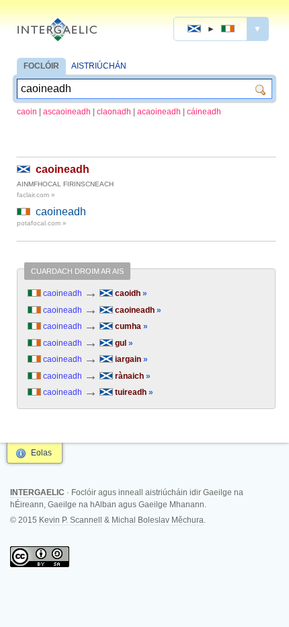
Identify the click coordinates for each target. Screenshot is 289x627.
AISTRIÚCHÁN (98, 66)
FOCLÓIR (41, 66)
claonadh (114, 111)
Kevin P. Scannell (70, 520)
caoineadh (62, 169)
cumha (130, 326)
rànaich (132, 376)
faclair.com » (36, 194)
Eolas (41, 452)
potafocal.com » (42, 223)
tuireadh (133, 392)
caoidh (130, 293)
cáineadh (204, 111)
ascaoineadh (67, 111)
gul (123, 343)
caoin (27, 111)
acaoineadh (159, 111)
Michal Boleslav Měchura (158, 520)
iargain (130, 359)
